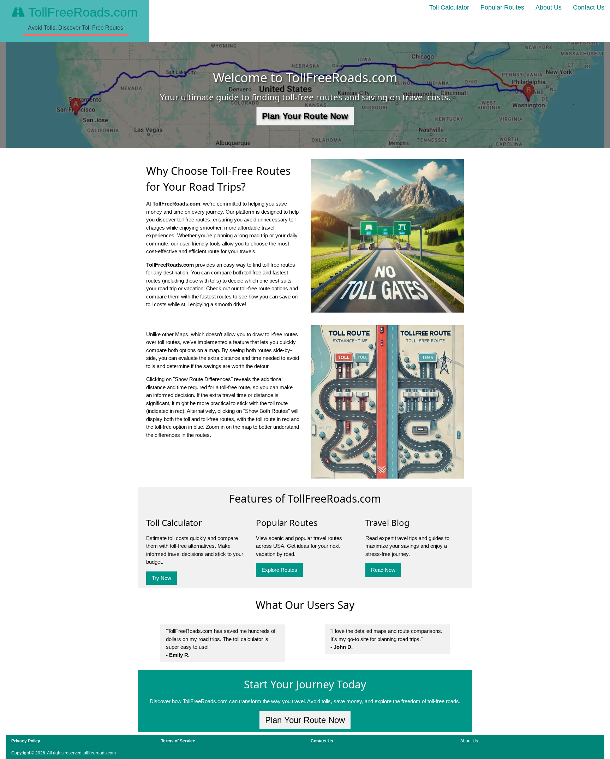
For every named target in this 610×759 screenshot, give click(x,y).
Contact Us (588, 7)
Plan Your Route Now (305, 116)
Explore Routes (279, 570)
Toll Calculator (449, 7)
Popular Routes (502, 7)
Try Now (161, 578)
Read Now (383, 570)
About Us (549, 7)
